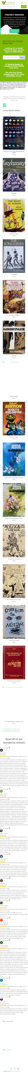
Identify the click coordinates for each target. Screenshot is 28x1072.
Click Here (14, 31)
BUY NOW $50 (9, 1046)
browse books (14, 64)
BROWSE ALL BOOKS (11, 730)
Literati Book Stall (15, 1071)
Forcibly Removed (14, 15)
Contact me (9, 74)
